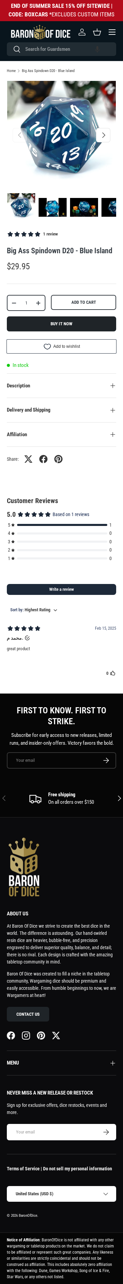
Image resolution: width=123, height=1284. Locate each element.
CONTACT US (28, 1014)
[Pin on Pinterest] (58, 459)
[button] (97, 49)
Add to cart (83, 302)
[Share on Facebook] (43, 459)
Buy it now (61, 323)
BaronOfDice (28, 1215)
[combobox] (61, 49)
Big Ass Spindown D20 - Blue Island (48, 71)
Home (11, 71)
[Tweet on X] (28, 459)
